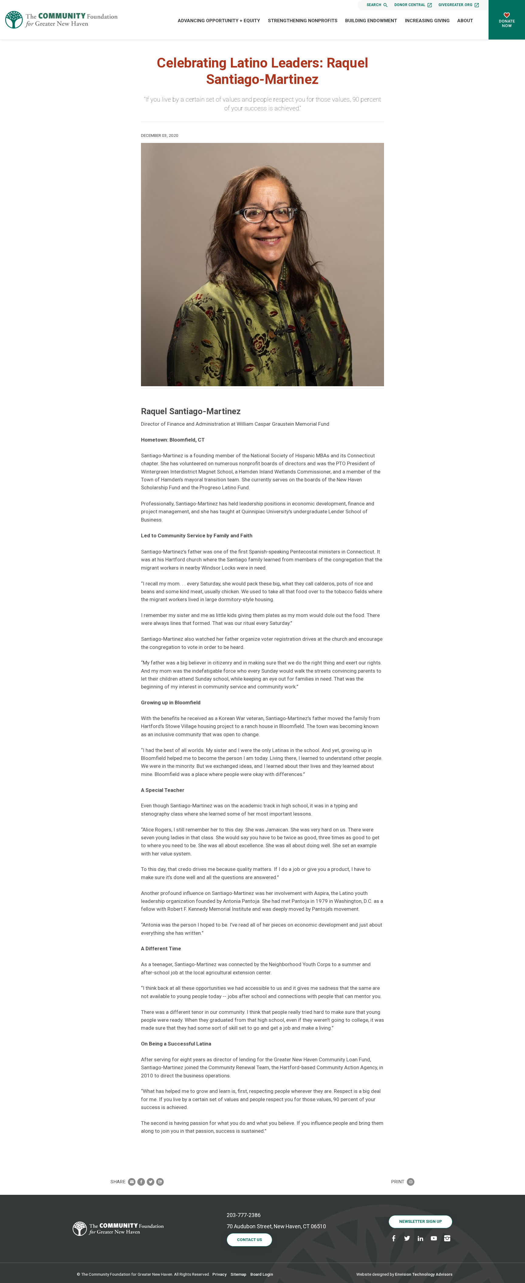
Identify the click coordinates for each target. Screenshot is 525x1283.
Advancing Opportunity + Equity (219, 20)
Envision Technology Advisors (423, 1274)
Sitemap (238, 1274)
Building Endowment (371, 20)
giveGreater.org (455, 5)
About (465, 20)
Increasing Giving (427, 20)
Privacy (219, 1274)
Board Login (261, 1274)
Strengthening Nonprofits (303, 20)
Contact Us (249, 1239)
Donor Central (409, 5)
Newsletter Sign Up (420, 1221)
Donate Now (507, 23)
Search (374, 5)
